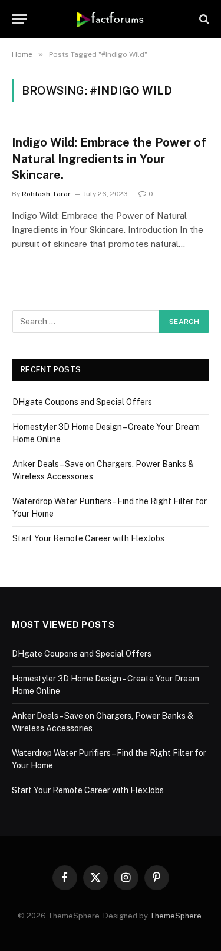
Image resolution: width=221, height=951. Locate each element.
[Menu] (19, 19)
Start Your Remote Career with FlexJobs (88, 538)
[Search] (203, 19)
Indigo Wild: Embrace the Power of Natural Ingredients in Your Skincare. (109, 158)
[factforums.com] (110, 19)
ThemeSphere (176, 915)
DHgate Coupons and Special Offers (82, 402)
